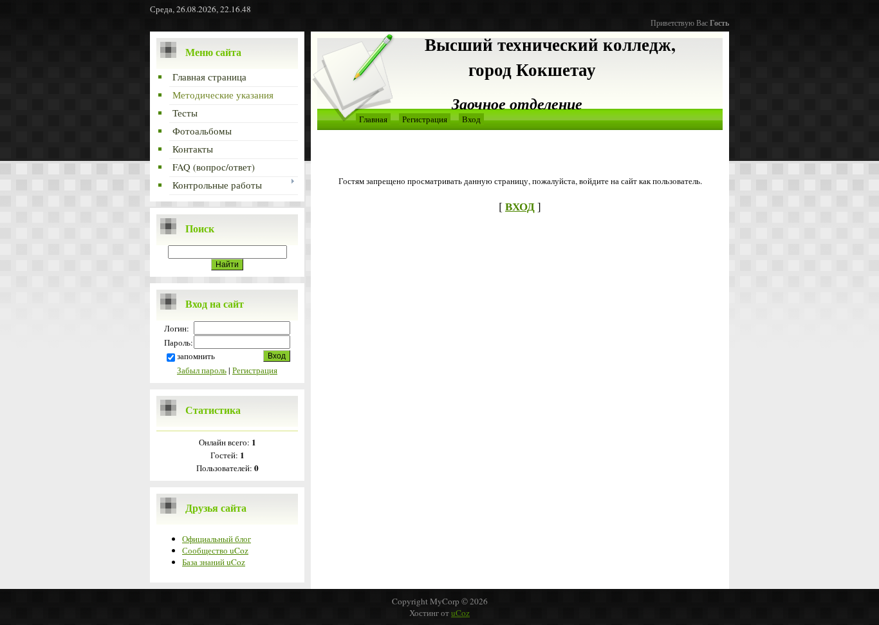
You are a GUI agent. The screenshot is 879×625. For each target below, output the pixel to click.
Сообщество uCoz (215, 550)
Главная (373, 119)
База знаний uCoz (213, 562)
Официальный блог (216, 539)
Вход (471, 119)
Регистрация (254, 370)
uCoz (460, 613)
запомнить (196, 356)
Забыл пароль (202, 370)
